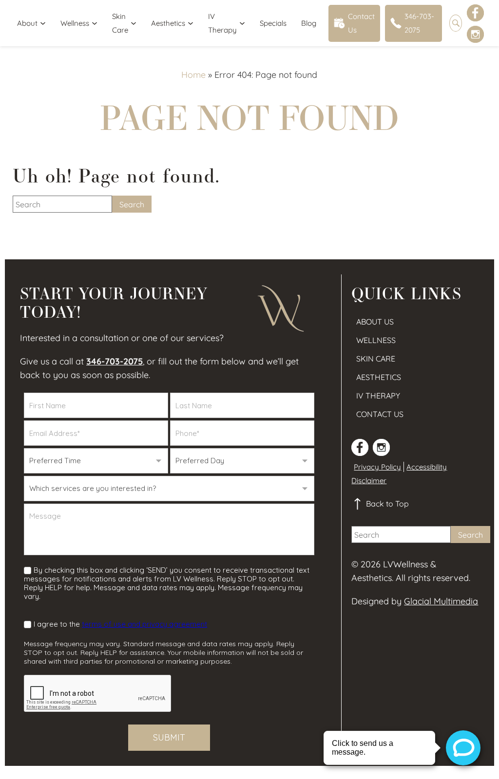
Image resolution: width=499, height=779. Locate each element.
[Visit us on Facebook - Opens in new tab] (475, 12)
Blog (308, 23)
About (27, 23)
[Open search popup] (455, 23)
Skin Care (120, 23)
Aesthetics (168, 23)
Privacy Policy (377, 466)
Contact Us (361, 23)
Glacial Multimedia (441, 601)
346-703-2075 (419, 23)
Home (193, 74)
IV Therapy (222, 23)
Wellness (74, 23)
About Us (375, 321)
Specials (273, 23)
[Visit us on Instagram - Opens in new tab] (475, 34)
